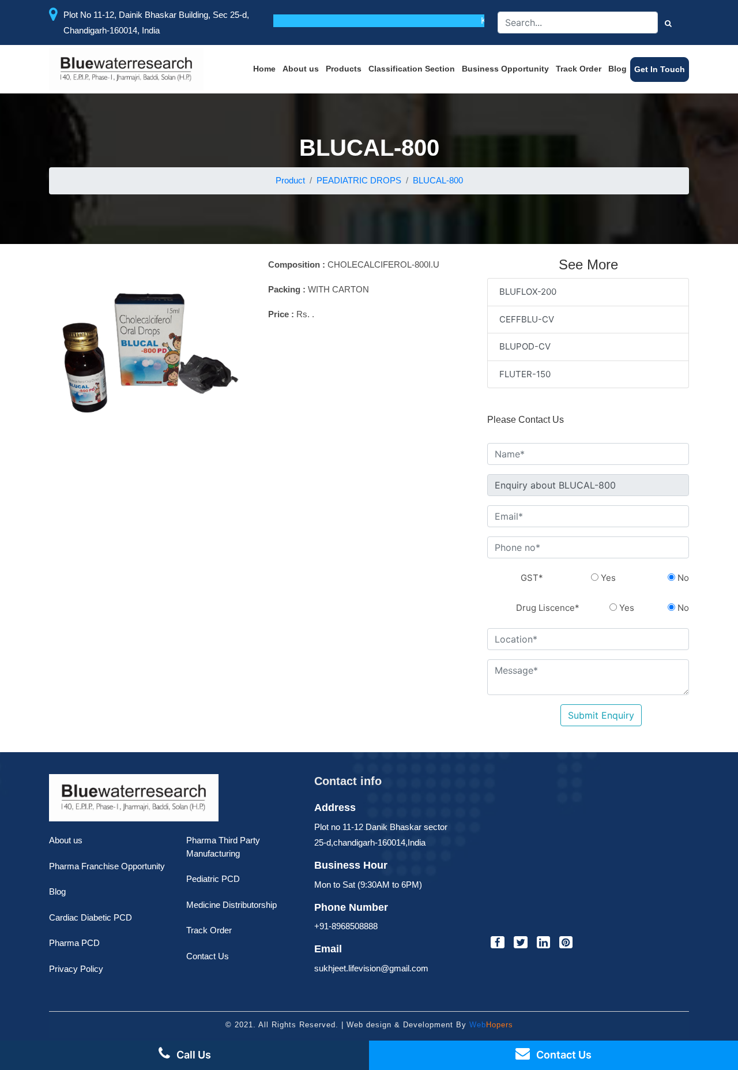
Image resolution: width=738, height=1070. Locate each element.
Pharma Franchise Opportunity (107, 866)
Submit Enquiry (601, 715)
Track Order (578, 68)
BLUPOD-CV (525, 346)
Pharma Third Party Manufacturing (223, 846)
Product (290, 180)
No (682, 577)
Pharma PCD (74, 943)
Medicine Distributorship (231, 905)
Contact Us (207, 956)
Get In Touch (659, 69)
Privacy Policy (76, 969)
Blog (617, 68)
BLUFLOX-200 (527, 291)
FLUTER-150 (525, 374)
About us (301, 68)
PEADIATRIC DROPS (359, 180)
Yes (607, 577)
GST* (532, 577)
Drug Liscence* (547, 607)
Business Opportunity (505, 68)
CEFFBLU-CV (526, 319)
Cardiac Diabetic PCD (90, 917)
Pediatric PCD (213, 879)
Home (264, 68)
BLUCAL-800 (438, 180)
